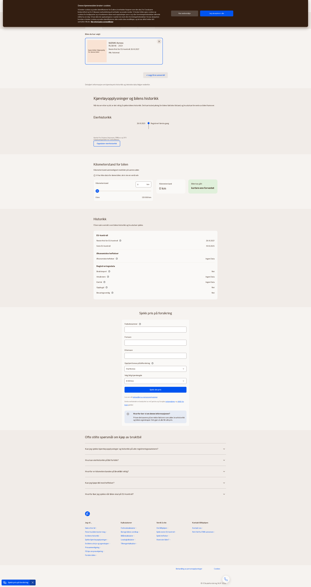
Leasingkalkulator (127, 540)
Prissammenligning (92, 547)
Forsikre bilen (90, 555)
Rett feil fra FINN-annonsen (203, 532)
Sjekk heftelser (162, 536)
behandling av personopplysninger (145, 397)
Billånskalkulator (127, 536)
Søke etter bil (90, 528)
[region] (155, 13)
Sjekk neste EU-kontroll (165, 532)
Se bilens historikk (92, 536)
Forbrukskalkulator (128, 528)
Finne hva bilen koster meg (95, 532)
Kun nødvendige (185, 13)
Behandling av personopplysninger (189, 569)
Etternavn (129, 350)
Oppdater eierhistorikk (107, 143)
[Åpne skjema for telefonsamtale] (226, 579)
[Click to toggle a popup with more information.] (120, 240)
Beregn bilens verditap (129, 532)
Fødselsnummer (131, 324)
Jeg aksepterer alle (216, 13)
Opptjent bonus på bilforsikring (137, 363)
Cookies (217, 569)
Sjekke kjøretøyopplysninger (96, 540)
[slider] (123, 191)
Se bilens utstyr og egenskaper (97, 543)
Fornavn (128, 337)
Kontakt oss (197, 528)
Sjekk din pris (155, 390)
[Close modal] (159, 41)
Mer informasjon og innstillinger (102, 22)
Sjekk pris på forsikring (18, 582)
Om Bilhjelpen (161, 528)
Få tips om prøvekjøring (94, 551)
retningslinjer (170, 402)
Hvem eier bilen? (162, 540)
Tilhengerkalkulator (128, 543)
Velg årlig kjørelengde (133, 375)
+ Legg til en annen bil (155, 75)
